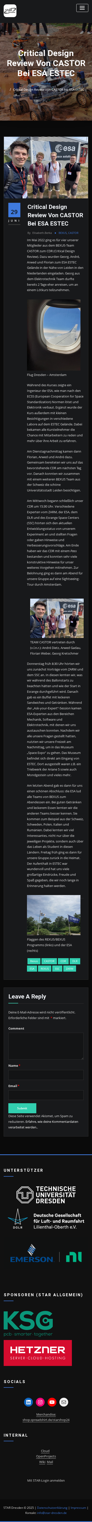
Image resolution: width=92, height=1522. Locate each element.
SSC (57, 968)
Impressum (78, 1508)
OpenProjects (46, 1456)
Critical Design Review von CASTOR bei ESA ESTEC (48, 89)
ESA (32, 968)
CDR (63, 961)
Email (13, 1086)
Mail (50, 1462)
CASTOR (73, 233)
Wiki (42, 1462)
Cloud (45, 1451)
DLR (75, 961)
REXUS (45, 968)
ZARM (69, 968)
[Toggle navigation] (82, 8)
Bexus (34, 961)
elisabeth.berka (39, 233)
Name (14, 1065)
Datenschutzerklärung (52, 1508)
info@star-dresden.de (52, 1513)
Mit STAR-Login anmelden (46, 1480)
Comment (16, 1028)
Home (46, 83)
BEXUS (63, 233)
